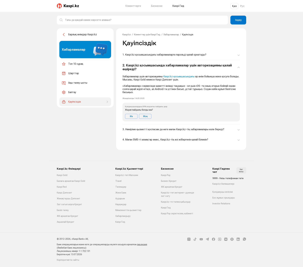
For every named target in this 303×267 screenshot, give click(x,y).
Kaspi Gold (62, 175)
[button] (181, 92)
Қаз (234, 6)
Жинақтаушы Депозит (68, 198)
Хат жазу (241, 170)
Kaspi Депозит (64, 192)
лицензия (142, 244)
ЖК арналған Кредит (67, 216)
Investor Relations (221, 203)
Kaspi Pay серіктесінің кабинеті (177, 213)
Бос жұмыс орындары (223, 197)
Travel (118, 181)
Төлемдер (120, 187)
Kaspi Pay (165, 175)
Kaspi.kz (126, 34)
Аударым (120, 198)
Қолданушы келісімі (222, 192)
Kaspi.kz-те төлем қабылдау (175, 202)
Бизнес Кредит (169, 181)
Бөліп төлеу (63, 210)
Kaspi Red (62, 187)
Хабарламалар (171, 34)
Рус (242, 6)
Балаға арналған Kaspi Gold (71, 181)
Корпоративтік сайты (68, 260)
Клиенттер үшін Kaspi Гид (147, 34)
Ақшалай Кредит (65, 222)
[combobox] (145, 20)
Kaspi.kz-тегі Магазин (126, 175)
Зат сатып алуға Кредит (69, 204)
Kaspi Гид (120, 222)
